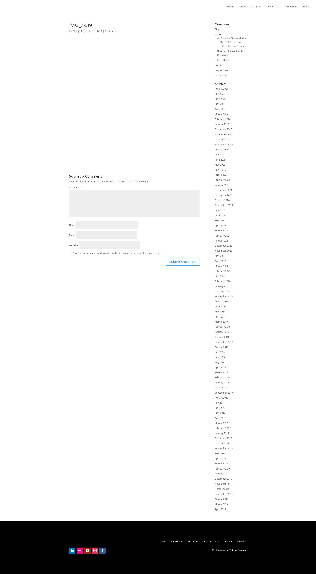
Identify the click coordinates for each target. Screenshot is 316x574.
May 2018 (220, 362)
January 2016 (222, 473)
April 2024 (220, 225)
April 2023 (220, 260)
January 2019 (222, 331)
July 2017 (220, 402)
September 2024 (224, 205)
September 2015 (224, 494)
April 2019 (220, 316)
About (241, 6)
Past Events (221, 75)
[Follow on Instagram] (95, 551)
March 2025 (221, 174)
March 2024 (221, 230)
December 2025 (223, 129)
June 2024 (220, 215)
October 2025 (222, 139)
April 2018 (220, 367)
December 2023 (223, 245)
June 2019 (220, 306)
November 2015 (223, 483)
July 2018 (220, 352)
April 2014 (220, 509)
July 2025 (220, 154)
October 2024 (222, 200)
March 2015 (221, 504)
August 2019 (221, 301)
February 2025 (223, 179)
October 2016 (222, 443)
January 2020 (222, 286)
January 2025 (222, 185)
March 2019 (221, 321)
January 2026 (222, 124)
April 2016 (220, 458)
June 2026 (220, 98)
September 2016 (224, 448)
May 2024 (220, 220)
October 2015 (222, 488)
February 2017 (223, 428)
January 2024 (222, 240)
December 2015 (223, 478)
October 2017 (222, 387)
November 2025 (223, 134)
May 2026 (220, 103)
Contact (306, 6)
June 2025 (220, 159)
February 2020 (223, 281)
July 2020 (220, 276)
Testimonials (290, 6)
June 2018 (220, 357)
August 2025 (221, 149)
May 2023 (220, 255)
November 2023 (223, 250)
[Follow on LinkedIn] (72, 551)
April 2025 (220, 169)
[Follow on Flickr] (80, 551)
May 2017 (220, 412)
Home (230, 6)
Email (72, 235)
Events (272, 6)
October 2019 (222, 291)
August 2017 (221, 397)
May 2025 (220, 164)
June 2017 (220, 407)
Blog (217, 29)
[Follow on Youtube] (87, 551)
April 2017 (220, 418)
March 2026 (221, 114)
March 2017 (221, 422)
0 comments (111, 31)
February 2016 (223, 468)
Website (73, 245)
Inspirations (221, 70)
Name (72, 224)
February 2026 (223, 119)
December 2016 (223, 438)
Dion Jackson (79, 31)
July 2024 (220, 210)
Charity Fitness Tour (231, 42)
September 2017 (224, 392)
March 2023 (221, 266)
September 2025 (224, 144)
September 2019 (224, 296)
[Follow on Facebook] (102, 551)
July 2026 (220, 93)
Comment (75, 187)
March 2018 (221, 372)
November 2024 (223, 195)
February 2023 (223, 271)
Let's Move (223, 60)
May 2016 (220, 453)
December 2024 (223, 190)
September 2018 (224, 342)
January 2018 (222, 382)
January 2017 (222, 433)
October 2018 (222, 336)
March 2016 (221, 463)
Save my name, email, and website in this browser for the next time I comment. (116, 253)
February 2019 (223, 326)
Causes (219, 34)
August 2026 (221, 88)
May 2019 (220, 311)
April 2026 (220, 109)
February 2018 (223, 377)
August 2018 (221, 347)
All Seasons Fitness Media (231, 38)
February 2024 (223, 235)
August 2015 (221, 498)
